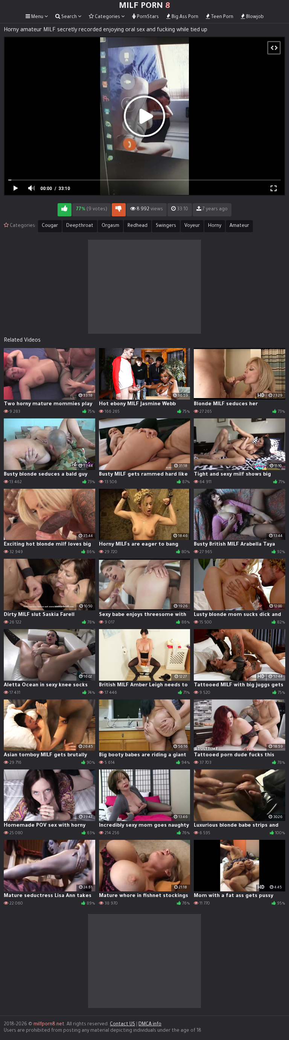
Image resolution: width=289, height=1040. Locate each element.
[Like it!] (64, 209)
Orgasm (110, 226)
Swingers (166, 226)
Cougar (50, 226)
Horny (214, 226)
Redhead (138, 226)
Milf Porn (144, 6)
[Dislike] (119, 209)
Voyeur (192, 226)
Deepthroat (79, 226)
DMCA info (149, 1024)
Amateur (239, 226)
